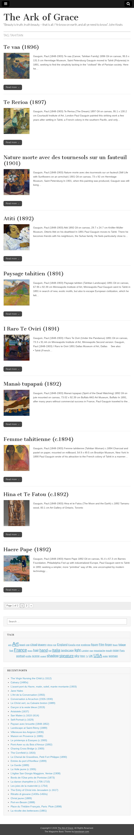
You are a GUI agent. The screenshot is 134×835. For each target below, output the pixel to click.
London (85, 650)
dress (50, 645)
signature (66, 656)
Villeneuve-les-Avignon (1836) (27, 732)
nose (116, 650)
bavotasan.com (82, 831)
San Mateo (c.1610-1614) (25, 715)
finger (108, 644)
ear (54, 645)
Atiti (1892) (18, 218)
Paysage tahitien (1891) (33, 273)
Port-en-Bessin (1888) (23, 802)
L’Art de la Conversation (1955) (28, 694)
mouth (109, 650)
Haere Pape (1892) (27, 549)
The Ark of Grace (41, 17)
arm (10, 645)
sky (77, 656)
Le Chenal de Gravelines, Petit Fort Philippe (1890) (39, 757)
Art (15, 644)
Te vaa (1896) (21, 47)
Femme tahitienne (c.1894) (38, 439)
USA (98, 655)
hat (50, 650)
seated (43, 656)
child (27, 645)
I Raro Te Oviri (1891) (31, 329)
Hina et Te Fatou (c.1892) (36, 494)
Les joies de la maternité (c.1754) (29, 785)
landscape (67, 650)
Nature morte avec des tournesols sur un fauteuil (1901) (65, 160)
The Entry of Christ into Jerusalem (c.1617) (34, 790)
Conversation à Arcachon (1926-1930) (32, 699)
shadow (53, 656)
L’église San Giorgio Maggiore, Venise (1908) (36, 773)
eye (78, 644)
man (91, 651)
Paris (122, 650)
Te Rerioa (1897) (25, 102)
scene (36, 656)
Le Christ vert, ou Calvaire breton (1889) (33, 703)
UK (91, 656)
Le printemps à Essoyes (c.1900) (29, 740)
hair (36, 650)
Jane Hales (17, 690)
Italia (56, 650)
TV (87, 656)
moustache (99, 650)
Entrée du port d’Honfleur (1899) (29, 761)
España (72, 645)
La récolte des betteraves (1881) (29, 810)
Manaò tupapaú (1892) (32, 384)
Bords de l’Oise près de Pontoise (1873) (33, 777)
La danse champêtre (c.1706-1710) (30, 781)
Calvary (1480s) (19, 682)
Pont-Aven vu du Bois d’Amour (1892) (31, 744)
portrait (20, 655)
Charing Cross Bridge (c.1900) (27, 748)
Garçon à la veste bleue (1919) (28, 707)
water (105, 656)
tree (82, 655)
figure (94, 644)
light (78, 650)
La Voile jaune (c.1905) (23, 769)
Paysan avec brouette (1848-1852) (30, 723)
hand (43, 650)
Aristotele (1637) (20, 711)
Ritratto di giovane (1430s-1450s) (29, 794)
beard (22, 644)
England (62, 644)
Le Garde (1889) (20, 765)
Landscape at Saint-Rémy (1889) (29, 727)
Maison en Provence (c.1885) (27, 736)
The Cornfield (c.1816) (23, 752)
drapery (42, 644)
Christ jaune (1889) (21, 798)
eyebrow (85, 644)
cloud (33, 644)
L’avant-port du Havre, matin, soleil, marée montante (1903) (44, 686)
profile (28, 656)
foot (11, 650)
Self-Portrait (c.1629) (22, 719)
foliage (122, 644)
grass (30, 651)
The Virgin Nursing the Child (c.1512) (31, 678)
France (20, 650)
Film (101, 644)
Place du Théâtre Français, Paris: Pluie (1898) (36, 806)
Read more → (13, 87)
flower (115, 645)
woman (113, 655)
